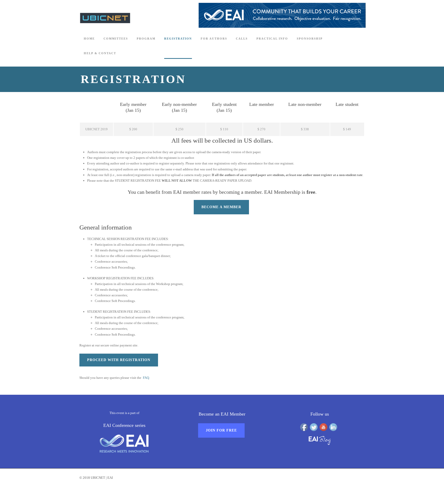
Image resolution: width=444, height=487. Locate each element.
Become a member (221, 207)
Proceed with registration (118, 360)
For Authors (214, 38)
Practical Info (272, 38)
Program (146, 38)
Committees (116, 38)
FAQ (146, 378)
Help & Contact (100, 53)
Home (89, 38)
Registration (178, 38)
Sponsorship (310, 38)
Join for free (221, 430)
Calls (242, 38)
